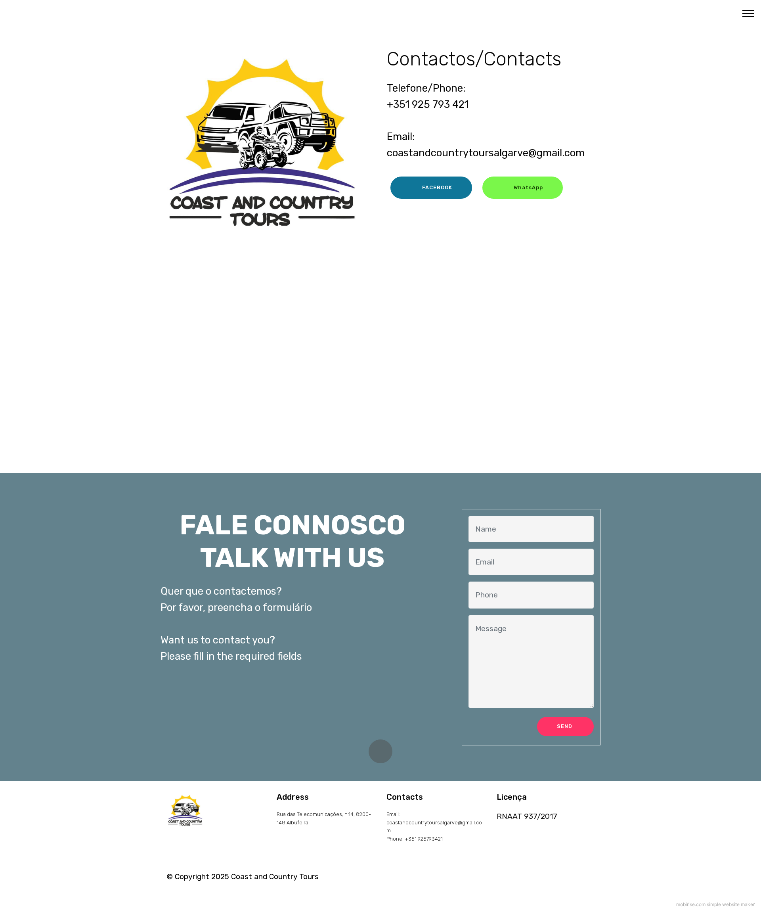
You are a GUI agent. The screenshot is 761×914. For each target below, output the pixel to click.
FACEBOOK (437, 187)
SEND (565, 726)
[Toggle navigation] (748, 13)
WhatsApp (528, 187)
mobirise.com (691, 904)
